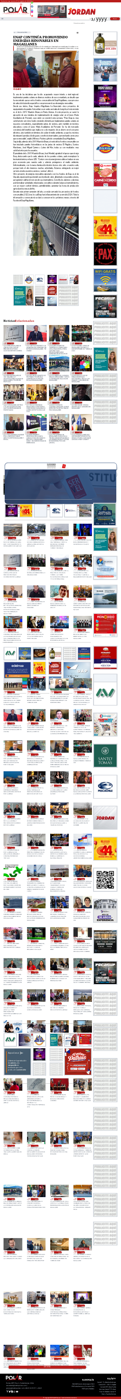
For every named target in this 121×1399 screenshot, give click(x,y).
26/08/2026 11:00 (13, 538)
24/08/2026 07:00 (35, 1092)
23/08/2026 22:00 (12, 1146)
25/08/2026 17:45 (59, 692)
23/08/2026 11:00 (80, 373)
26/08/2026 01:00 (60, 599)
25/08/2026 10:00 (82, 786)
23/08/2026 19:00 (35, 1199)
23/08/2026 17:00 (35, 1252)
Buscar (115, 18)
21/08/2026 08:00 (34, 432)
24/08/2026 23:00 (82, 879)
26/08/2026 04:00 (83, 568)
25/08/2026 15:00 (57, 343)
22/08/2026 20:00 (34, 402)
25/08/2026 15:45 (12, 754)
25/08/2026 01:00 (35, 879)
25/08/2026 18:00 (35, 692)
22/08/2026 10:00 (12, 432)
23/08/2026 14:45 (12, 1305)
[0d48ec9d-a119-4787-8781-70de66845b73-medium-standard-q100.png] (15, 14)
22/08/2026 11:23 (80, 402)
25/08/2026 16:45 (35, 723)
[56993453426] (32, 4)
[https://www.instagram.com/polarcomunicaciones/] (32, 12)
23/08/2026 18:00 (82, 1199)
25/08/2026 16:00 (82, 723)
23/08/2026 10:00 (59, 1359)
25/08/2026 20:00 (83, 630)
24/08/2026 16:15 (35, 972)
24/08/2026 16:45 (82, 941)
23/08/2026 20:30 (59, 1146)
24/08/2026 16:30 (12, 972)
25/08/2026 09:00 (35, 816)
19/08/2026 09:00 (80, 432)
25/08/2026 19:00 (12, 692)
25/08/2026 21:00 (60, 630)
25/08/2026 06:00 (12, 848)
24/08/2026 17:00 (59, 941)
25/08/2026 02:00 (12, 879)
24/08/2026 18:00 (12, 941)
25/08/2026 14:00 (80, 343)
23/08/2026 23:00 (82, 1092)
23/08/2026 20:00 (82, 1146)
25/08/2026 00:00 (59, 879)
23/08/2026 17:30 (12, 1252)
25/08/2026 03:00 (82, 848)
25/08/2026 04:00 (59, 848)
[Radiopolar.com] (2, 19)
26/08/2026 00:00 (83, 599)
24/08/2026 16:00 (59, 972)
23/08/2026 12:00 (82, 1305)
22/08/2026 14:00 (57, 402)
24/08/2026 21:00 (35, 910)
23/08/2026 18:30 (59, 1199)
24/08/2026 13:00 (82, 1003)
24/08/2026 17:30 (35, 941)
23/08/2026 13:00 (59, 1305)
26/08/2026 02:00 (36, 599)
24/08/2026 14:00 (59, 1003)
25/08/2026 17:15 (82, 692)
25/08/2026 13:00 (12, 786)
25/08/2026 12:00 (35, 786)
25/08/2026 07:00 (82, 816)
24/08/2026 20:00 (34, 373)
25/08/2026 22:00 (36, 630)
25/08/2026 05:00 (35, 848)
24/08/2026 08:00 (12, 1092)
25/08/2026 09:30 (12, 816)
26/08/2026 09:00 (60, 538)
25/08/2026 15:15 (35, 754)
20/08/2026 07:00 (57, 432)
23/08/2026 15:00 (82, 1252)
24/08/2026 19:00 (82, 910)
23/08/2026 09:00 (82, 1359)
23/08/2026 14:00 (35, 1305)
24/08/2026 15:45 (82, 972)
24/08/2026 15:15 (12, 1003)
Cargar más (47, 1366)
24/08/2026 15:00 (35, 1003)
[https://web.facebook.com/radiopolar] (32, 6)
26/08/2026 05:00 (60, 568)
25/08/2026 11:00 (59, 786)
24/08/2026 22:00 (12, 910)
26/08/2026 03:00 (13, 599)
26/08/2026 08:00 (83, 538)
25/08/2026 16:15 (59, 723)
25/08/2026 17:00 (34, 343)
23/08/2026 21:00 (35, 1146)
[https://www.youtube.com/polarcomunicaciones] (32, 15)
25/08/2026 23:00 (13, 630)
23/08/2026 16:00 (59, 1252)
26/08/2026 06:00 (36, 568)
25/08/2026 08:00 (12, 373)
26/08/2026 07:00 (12, 343)
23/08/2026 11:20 (12, 1359)
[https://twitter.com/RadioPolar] (32, 9)
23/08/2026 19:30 (57, 373)
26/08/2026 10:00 (36, 538)
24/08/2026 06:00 (59, 1092)
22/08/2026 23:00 (12, 402)
